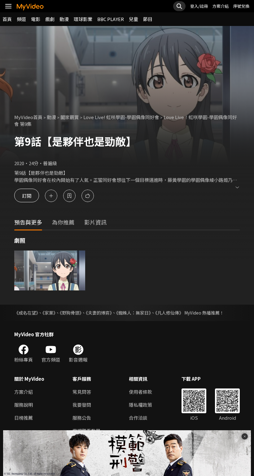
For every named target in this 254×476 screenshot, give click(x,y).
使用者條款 (140, 391)
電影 (35, 19)
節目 (147, 19)
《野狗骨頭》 (70, 313)
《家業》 (48, 313)
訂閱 (26, 195)
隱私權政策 (140, 404)
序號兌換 (241, 6)
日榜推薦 (23, 417)
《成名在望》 (26, 313)
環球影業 (83, 19)
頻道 (21, 19)
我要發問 (81, 404)
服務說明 (23, 404)
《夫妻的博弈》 (99, 313)
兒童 (133, 19)
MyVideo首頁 (28, 117)
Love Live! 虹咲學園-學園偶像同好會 (121, 117)
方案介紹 (220, 6)
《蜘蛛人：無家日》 (133, 313)
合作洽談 (138, 417)
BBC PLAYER (110, 19)
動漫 (64, 19)
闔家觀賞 (69, 117)
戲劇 (50, 19)
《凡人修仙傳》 (169, 313)
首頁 (7, 19)
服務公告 (81, 417)
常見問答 (81, 391)
